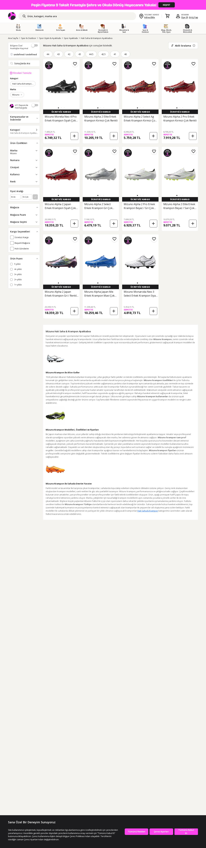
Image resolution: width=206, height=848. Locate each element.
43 (58, 54)
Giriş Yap (193, 17)
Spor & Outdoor (28, 38)
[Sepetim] (167, 16)
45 (79, 54)
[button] (58, 108)
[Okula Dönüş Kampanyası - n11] (103, 5)
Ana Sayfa (13, 38)
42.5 (103, 54)
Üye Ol (184, 17)
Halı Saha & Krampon (147, 510)
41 (115, 54)
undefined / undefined (25, 54)
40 (125, 54)
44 (48, 54)
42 (69, 54)
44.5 (91, 54)
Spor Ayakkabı (71, 38)
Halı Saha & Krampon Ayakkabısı (96, 38)
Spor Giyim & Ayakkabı (50, 38)
